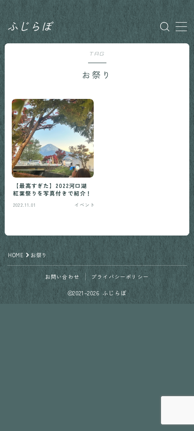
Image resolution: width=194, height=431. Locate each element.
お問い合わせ (62, 276)
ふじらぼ (29, 27)
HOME (16, 255)
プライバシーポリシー (120, 276)
